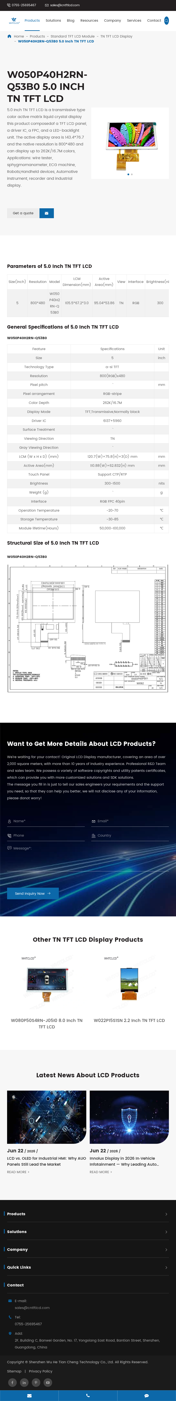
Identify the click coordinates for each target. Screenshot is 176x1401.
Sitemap (14, 1371)
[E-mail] (29, 1396)
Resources (89, 20)
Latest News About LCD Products (88, 1076)
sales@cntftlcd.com (65, 5)
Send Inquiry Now (33, 893)
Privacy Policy (40, 1371)
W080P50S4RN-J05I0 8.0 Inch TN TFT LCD (46, 1024)
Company (112, 20)
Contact (154, 20)
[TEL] (88, 1396)
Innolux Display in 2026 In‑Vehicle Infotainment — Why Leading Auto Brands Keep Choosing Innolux (123, 1162)
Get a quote (31, 213)
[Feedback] (147, 1396)
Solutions (53, 20)
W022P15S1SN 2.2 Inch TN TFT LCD (129, 1021)
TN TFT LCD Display (116, 36)
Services (134, 20)
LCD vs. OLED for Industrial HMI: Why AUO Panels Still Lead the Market (46, 1162)
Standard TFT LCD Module (73, 36)
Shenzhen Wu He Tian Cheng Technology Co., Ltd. (71, 1362)
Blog (70, 20)
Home (19, 36)
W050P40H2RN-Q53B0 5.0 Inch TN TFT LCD (56, 41)
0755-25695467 (24, 5)
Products (32, 20)
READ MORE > (18, 1172)
